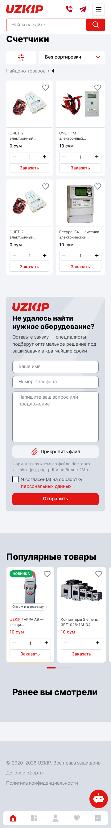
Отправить (55, 499)
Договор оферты (24, 773)
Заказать (29, 167)
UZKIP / (16, 619)
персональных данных (46, 486)
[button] (51, 667)
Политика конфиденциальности (42, 783)
